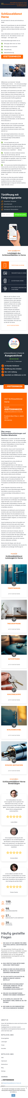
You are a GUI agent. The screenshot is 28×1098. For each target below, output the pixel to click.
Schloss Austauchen (14, 765)
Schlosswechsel (14, 730)
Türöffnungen (14, 588)
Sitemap (3, 1071)
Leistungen (4, 1041)
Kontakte (3, 1048)
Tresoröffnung (14, 623)
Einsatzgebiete (5, 1038)
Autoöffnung (14, 659)
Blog (2, 1067)
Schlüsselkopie (14, 694)
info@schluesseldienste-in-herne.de (13, 411)
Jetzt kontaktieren (13, 325)
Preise (2, 1045)
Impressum (4, 1061)
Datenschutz (4, 1064)
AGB (2, 1057)
